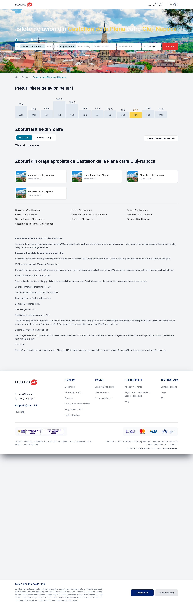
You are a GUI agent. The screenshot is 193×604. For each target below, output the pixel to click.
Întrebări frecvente (133, 387)
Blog (127, 401)
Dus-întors (39, 39)
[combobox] (161, 138)
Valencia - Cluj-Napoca (40, 191)
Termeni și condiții (73, 392)
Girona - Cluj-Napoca (138, 219)
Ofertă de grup (102, 392)
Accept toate (142, 592)
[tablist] (35, 137)
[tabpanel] (96, 145)
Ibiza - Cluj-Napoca (81, 210)
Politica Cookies (72, 415)
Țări (162, 398)
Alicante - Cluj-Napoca (152, 175)
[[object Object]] (17, 412)
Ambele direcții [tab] (44, 137)
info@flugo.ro (26, 394)
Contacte (69, 398)
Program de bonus (103, 398)
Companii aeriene (169, 387)
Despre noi (70, 387)
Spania (25, 77)
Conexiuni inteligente (104, 387)
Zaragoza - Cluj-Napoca (41, 175)
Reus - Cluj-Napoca (137, 210)
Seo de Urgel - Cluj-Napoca (30, 219)
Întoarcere (127, 46)
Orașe (163, 392)
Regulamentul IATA (73, 409)
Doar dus (23, 39)
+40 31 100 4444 (155, 5)
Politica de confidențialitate (77, 403)
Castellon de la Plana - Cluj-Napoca (34, 223)
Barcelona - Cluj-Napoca (97, 175)
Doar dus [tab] (24, 137)
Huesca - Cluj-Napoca (83, 219)
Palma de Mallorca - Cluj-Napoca (89, 214)
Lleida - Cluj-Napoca (26, 214)
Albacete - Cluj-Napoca (139, 214)
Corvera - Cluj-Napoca (27, 210)
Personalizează (166, 592)
